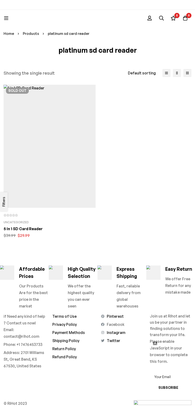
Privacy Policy (64, 324)
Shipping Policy (65, 340)
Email (154, 368)
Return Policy (64, 348)
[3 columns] (187, 73)
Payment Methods (68, 332)
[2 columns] (177, 73)
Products (31, 33)
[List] (166, 73)
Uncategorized (16, 222)
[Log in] (150, 18)
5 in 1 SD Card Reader (23, 228)
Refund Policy (64, 356)
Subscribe (168, 387)
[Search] (161, 18)
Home (9, 33)
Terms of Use (64, 316)
